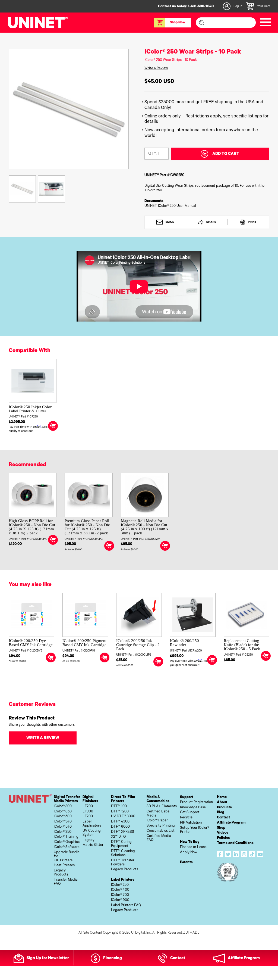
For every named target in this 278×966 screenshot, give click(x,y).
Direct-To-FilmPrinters (123, 799)
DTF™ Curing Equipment (121, 844)
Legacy (88, 840)
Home (222, 797)
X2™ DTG (118, 837)
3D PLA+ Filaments (162, 807)
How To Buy (190, 842)
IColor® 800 (63, 807)
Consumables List (161, 831)
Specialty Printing (161, 826)
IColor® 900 (120, 900)
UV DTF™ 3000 (123, 817)
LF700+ (89, 807)
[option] (68, 109)
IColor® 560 (63, 817)
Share (211, 222)
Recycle (186, 818)
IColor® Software (67, 847)
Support (186, 797)
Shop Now (177, 23)
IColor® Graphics (67, 842)
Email (169, 222)
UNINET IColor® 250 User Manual (170, 206)
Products (224, 808)
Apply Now (188, 852)
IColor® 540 (63, 827)
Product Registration (196, 802)
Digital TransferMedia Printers (67, 799)
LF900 (88, 812)
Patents (186, 863)
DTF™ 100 (119, 807)
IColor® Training (66, 837)
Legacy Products (61, 873)
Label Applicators (92, 824)
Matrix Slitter (93, 845)
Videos (222, 833)
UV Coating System (92, 833)
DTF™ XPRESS (122, 832)
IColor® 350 (62, 832)
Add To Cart (225, 154)
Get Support (190, 813)
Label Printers (122, 880)
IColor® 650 (63, 812)
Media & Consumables (158, 799)
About (222, 802)
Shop (221, 828)
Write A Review (42, 738)
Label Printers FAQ (126, 905)
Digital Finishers (90, 799)
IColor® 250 (120, 885)
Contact (223, 818)
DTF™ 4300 (120, 822)
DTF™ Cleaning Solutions (123, 853)
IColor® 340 (63, 822)
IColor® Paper (157, 821)
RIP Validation (191, 823)
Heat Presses (64, 866)
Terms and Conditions (235, 843)
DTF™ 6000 (120, 827)
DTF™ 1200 (120, 812)
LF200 (88, 817)
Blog (220, 813)
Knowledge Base (193, 808)
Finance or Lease (193, 847)
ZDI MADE (191, 933)
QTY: (152, 154)
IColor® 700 (120, 895)
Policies (223, 838)
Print (252, 222)
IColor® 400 (120, 890)
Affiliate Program (231, 823)
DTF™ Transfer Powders (122, 863)
